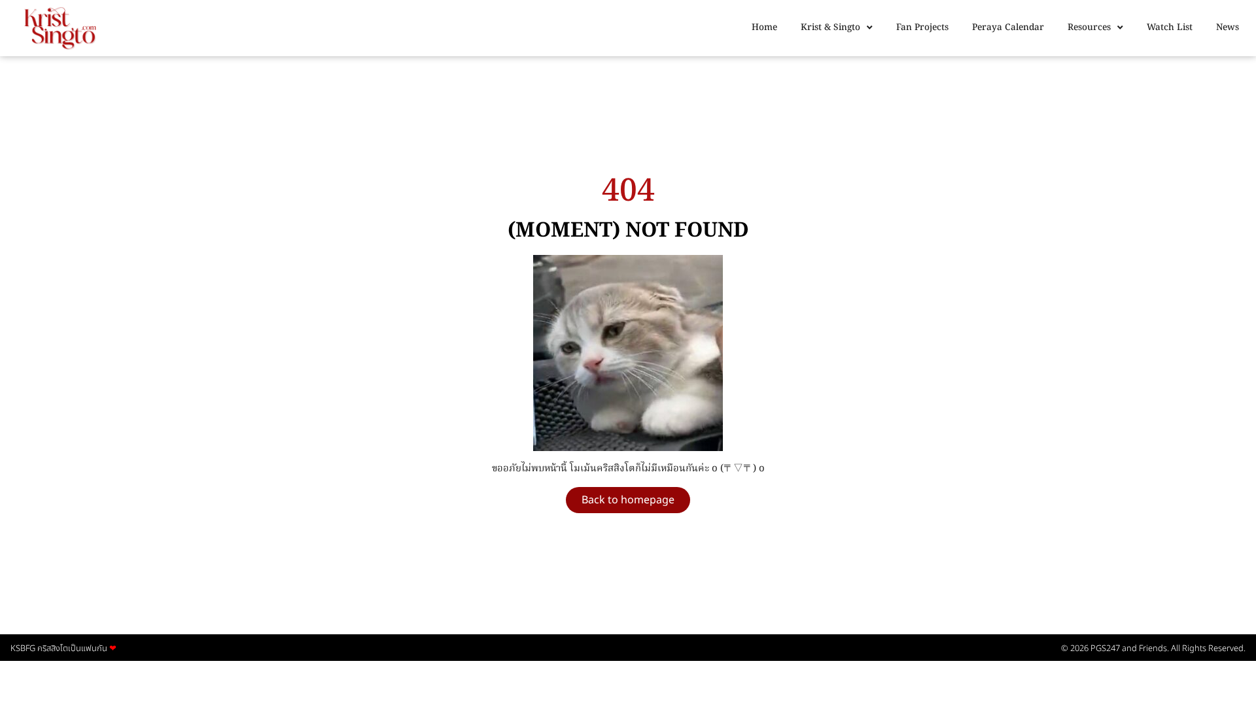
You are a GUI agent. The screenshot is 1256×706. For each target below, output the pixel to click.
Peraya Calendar (1008, 28)
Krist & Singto (830, 28)
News (1227, 28)
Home (764, 28)
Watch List (1170, 28)
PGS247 (1105, 648)
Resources (1089, 28)
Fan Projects (922, 28)
